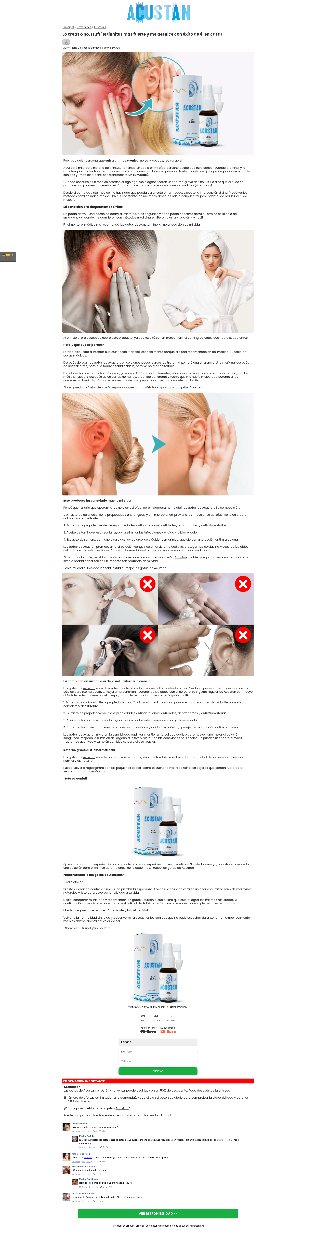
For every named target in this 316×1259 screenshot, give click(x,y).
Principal (68, 27)
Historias (100, 27)
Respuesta (86, 1131)
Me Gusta (76, 1131)
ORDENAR (158, 1071)
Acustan (145, 224)
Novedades (84, 27)
